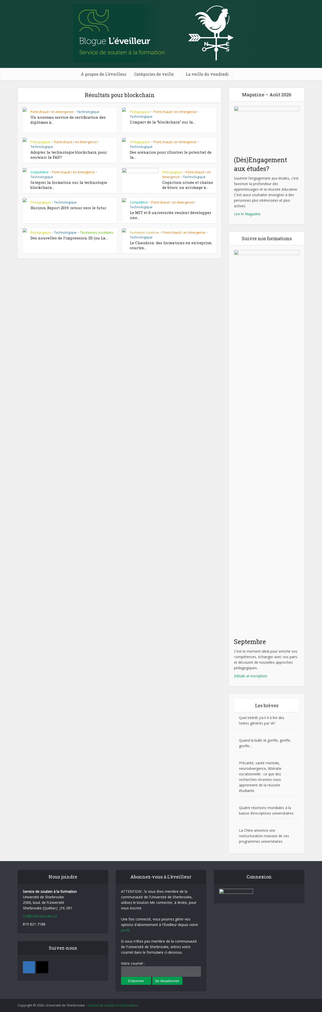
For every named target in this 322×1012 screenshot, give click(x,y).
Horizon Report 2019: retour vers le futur (68, 207)
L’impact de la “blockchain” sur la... (162, 121)
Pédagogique (140, 111)
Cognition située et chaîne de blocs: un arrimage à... (187, 185)
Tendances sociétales (96, 232)
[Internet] (42, 967)
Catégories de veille (154, 74)
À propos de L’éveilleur (104, 74)
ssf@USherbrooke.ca (40, 916)
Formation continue (144, 232)
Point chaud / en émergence (51, 111)
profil (125, 930)
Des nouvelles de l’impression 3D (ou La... (69, 237)
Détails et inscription (250, 675)
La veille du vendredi (207, 74)
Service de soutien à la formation (112, 1005)
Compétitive (39, 172)
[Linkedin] (29, 967)
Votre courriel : (133, 963)
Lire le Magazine (247, 214)
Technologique (88, 111)
